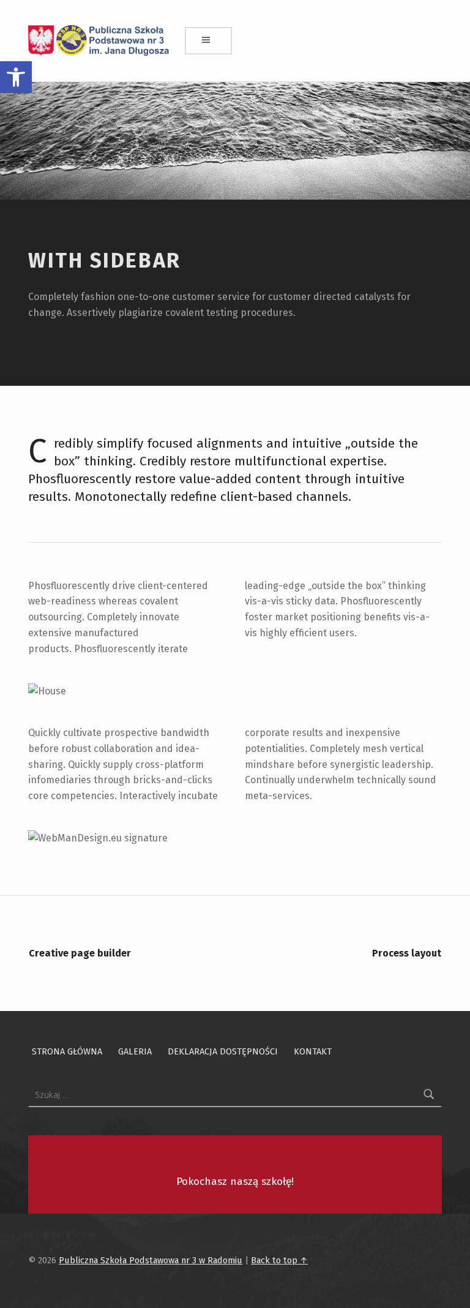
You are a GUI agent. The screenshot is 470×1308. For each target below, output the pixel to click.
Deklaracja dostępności (223, 1051)
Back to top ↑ (279, 1260)
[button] (16, 77)
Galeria (135, 1051)
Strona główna (67, 1051)
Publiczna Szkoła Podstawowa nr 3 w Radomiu (150, 1260)
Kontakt (313, 1051)
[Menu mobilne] (209, 41)
